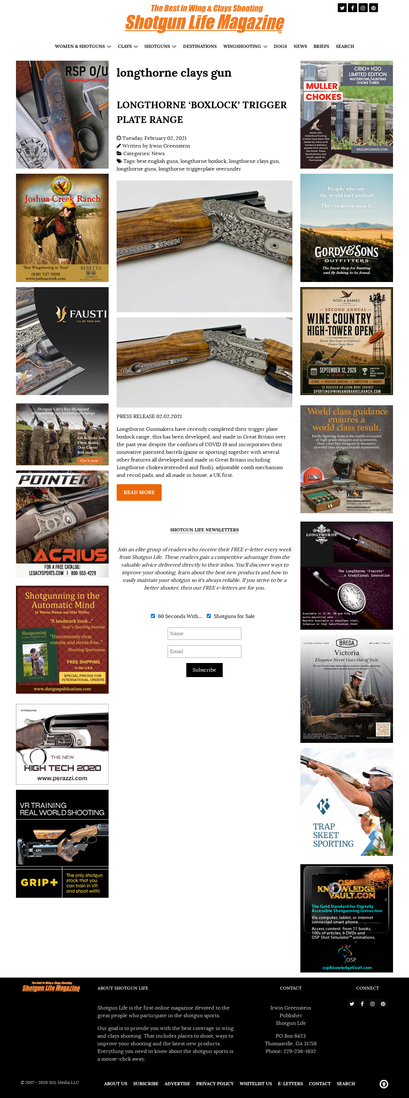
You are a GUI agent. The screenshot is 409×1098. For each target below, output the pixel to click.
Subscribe (204, 670)
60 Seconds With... (179, 616)
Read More (139, 492)
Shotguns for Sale (233, 616)
